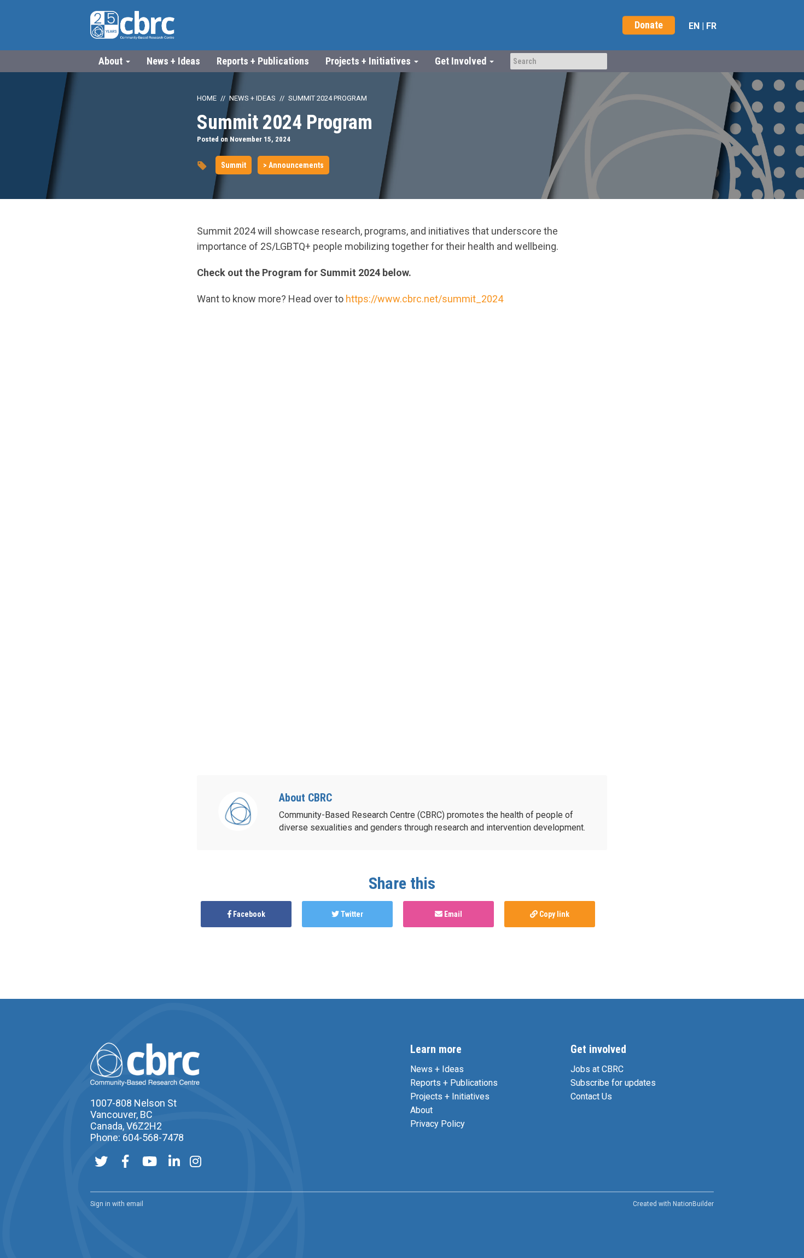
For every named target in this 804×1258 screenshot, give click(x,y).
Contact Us (591, 1096)
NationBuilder (693, 1204)
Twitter (351, 914)
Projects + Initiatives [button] (369, 61)
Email (452, 914)
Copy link (553, 914)
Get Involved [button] (461, 61)
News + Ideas (173, 61)
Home (207, 98)
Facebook (248, 914)
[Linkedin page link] (174, 1162)
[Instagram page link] (195, 1162)
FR (711, 26)
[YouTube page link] (149, 1162)
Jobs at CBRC (597, 1069)
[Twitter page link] (101, 1162)
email (134, 1204)
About (421, 1110)
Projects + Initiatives (450, 1096)
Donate (648, 25)
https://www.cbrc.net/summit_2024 (424, 299)
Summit (233, 165)
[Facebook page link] (125, 1162)
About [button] (111, 61)
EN (694, 26)
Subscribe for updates (613, 1083)
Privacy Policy (437, 1124)
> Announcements (293, 165)
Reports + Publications (263, 61)
